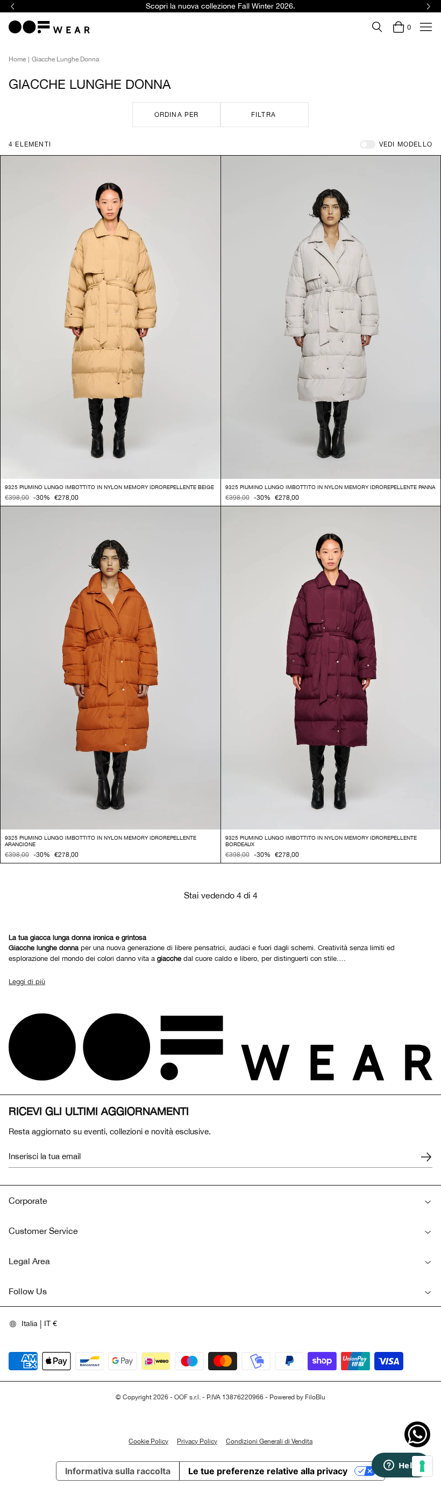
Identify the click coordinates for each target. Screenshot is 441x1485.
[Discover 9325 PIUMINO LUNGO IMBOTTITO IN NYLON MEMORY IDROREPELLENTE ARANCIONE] (110, 667)
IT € (50, 1323)
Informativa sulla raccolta (117, 1471)
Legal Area (29, 1261)
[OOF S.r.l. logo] (49, 26)
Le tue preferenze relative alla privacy (267, 1471)
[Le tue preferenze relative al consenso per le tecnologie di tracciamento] (422, 1466)
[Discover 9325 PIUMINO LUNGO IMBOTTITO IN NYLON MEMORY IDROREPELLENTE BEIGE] (110, 317)
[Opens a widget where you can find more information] (400, 1466)
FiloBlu (315, 1397)
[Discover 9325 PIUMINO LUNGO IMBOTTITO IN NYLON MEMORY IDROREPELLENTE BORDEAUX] (331, 667)
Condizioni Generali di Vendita (269, 1441)
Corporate (28, 1200)
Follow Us (28, 1291)
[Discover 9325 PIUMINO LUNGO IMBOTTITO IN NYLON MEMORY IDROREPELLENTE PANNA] (331, 317)
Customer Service (43, 1231)
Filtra (263, 114)
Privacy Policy (197, 1441)
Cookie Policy (148, 1441)
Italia (30, 1323)
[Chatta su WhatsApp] (417, 1434)
